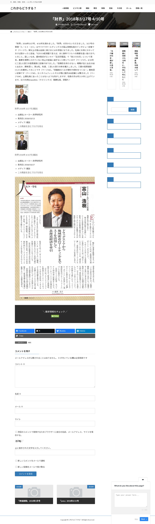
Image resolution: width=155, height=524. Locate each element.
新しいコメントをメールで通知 (31, 461)
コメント (20, 364)
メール (19, 406)
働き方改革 (76, 57)
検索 (133, 109)
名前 (18, 394)
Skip (136, 519)
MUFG (18, 70)
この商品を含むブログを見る (30, 126)
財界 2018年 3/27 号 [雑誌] (26, 108)
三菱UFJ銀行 (22, 63)
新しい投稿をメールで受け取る (31, 467)
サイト (18, 419)
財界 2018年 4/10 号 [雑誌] (26, 155)
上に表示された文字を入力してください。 (33, 448)
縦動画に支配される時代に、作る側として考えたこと (124, 65)
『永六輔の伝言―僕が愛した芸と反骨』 (111, 60)
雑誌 (29, 342)
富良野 (58, 57)
